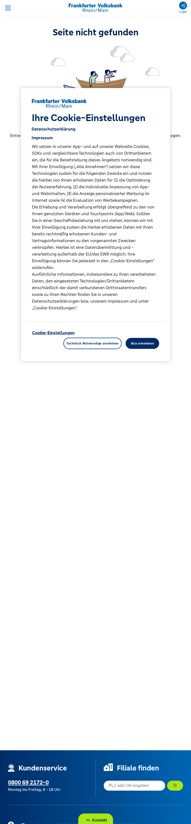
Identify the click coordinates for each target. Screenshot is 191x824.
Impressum (42, 137)
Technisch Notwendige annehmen (92, 343)
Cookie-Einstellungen (53, 332)
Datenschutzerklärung (53, 129)
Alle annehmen (142, 343)
